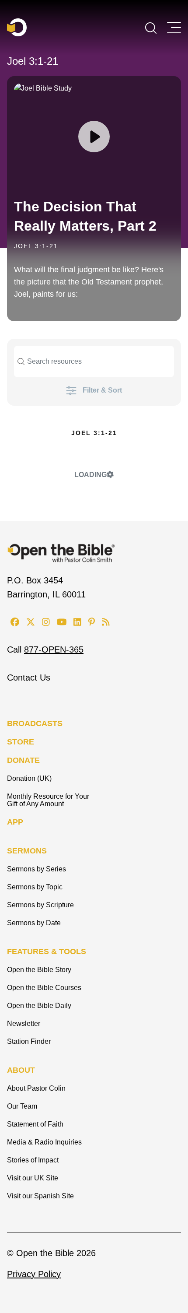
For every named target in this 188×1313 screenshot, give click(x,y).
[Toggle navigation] (174, 27)
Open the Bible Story (39, 969)
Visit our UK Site (32, 1178)
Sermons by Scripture (40, 905)
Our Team (22, 1106)
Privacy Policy (34, 1274)
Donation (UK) (29, 778)
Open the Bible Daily (39, 1005)
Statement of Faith (35, 1124)
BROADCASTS (35, 723)
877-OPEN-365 (54, 649)
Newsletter (23, 1023)
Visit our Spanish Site (40, 1196)
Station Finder (29, 1041)
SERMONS (27, 851)
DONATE (23, 760)
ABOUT (21, 1070)
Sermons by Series (36, 869)
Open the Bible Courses (44, 987)
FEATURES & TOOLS (46, 951)
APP (15, 822)
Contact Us (28, 677)
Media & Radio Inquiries (44, 1142)
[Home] (17, 27)
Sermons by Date (34, 923)
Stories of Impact (33, 1160)
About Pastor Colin (36, 1088)
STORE (20, 742)
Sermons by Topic (35, 887)
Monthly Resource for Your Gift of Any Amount (48, 800)
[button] (151, 27)
